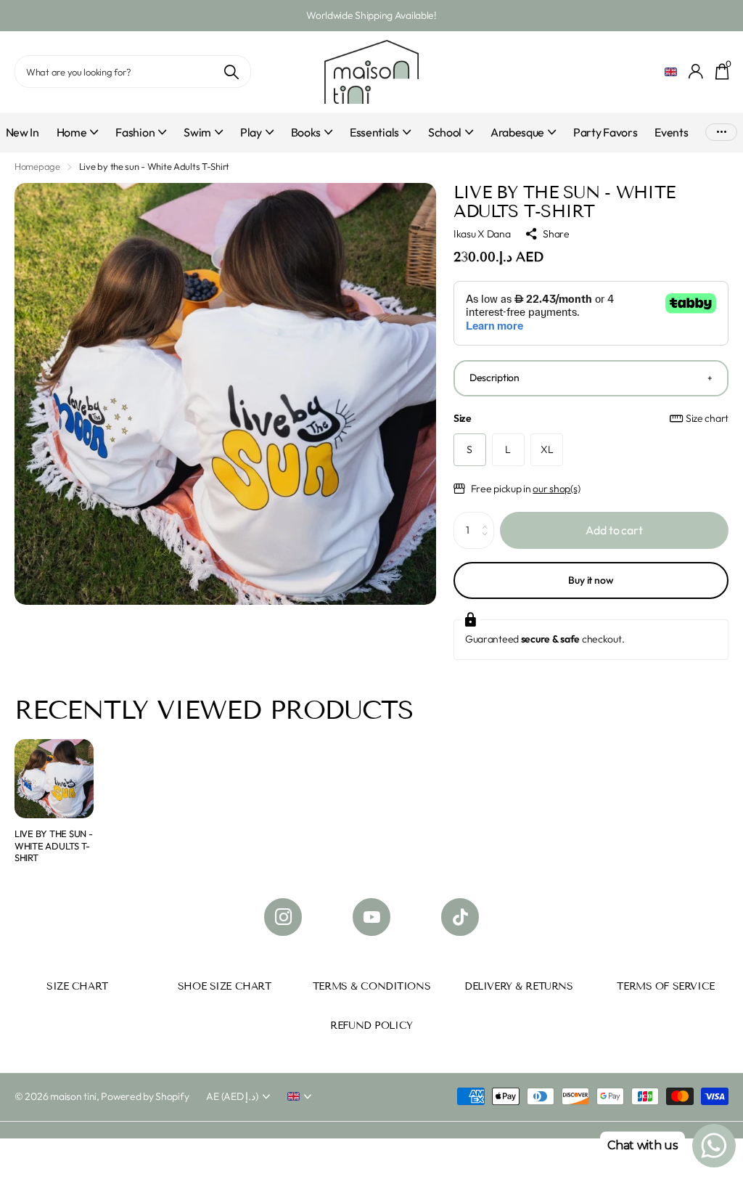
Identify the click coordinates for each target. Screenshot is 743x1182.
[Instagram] (283, 917)
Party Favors (605, 132)
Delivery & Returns (518, 986)
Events (671, 132)
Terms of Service (665, 986)
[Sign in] (696, 71)
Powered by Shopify (145, 1096)
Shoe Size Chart (224, 986)
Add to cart (614, 530)
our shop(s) (556, 488)
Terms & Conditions (371, 986)
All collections (78, 140)
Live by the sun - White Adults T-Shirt (54, 845)
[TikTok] (460, 917)
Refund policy (371, 1025)
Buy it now (591, 580)
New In (22, 132)
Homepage (37, 166)
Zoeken (231, 71)
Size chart (707, 418)
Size (590, 418)
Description (494, 377)
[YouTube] (371, 917)
